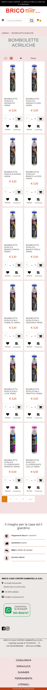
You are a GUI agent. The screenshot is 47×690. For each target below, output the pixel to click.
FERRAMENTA (23, 678)
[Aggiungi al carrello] (18, 119)
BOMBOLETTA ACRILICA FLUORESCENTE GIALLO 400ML (33, 463)
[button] (31, 20)
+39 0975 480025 (11, 592)
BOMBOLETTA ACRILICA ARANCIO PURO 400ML (33, 102)
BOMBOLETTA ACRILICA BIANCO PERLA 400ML (33, 248)
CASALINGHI (23, 660)
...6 (23, 499)
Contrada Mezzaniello (13, 583)
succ (31, 499)
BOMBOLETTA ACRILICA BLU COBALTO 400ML (12, 320)
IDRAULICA (23, 666)
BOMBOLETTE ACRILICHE (22, 33)
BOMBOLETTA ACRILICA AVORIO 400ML (12, 174)
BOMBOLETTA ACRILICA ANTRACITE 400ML (10, 102)
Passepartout (28, 689)
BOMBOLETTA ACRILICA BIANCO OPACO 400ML (11, 248)
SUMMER (23, 672)
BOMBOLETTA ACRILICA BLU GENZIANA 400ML (34, 320)
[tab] (7, 58)
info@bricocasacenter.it (14, 597)
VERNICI (5, 33)
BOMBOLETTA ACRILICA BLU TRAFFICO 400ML (34, 391)
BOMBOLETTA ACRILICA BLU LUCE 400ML (10, 391)
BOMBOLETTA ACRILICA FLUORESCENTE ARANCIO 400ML (12, 463)
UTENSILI (23, 684)
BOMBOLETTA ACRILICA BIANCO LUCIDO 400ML (33, 175)
